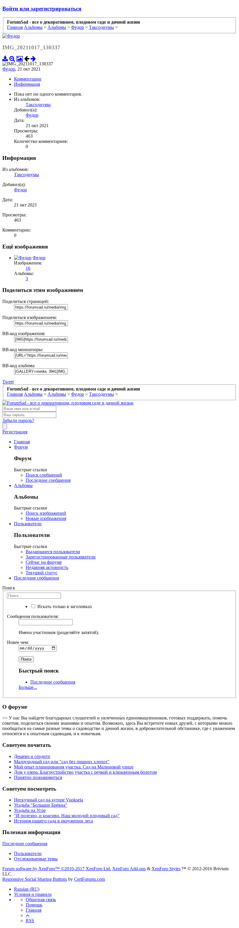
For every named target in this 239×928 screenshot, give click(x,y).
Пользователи (28, 523)
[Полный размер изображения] (12, 58)
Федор (8, 68)
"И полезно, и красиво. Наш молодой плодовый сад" (66, 815)
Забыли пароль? (18, 420)
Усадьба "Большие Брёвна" (40, 805)
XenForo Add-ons (129, 868)
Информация (27, 84)
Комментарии (27, 78)
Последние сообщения (48, 480)
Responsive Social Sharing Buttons (34, 879)
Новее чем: (18, 642)
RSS (30, 920)
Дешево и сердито (32, 756)
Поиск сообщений (44, 474)
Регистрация (14, 431)
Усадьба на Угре (30, 810)
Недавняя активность (47, 567)
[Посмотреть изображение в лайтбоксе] (19, 58)
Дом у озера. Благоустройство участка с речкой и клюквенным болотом (85, 772)
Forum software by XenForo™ (56, 868)
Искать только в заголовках (64, 606)
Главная (22, 441)
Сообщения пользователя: (33, 616)
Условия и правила (33, 894)
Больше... (28, 687)
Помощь (34, 904)
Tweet (8, 381)
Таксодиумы (38, 104)
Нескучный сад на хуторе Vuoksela (48, 799)
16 (28, 268)
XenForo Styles (166, 868)
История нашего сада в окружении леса (53, 820)
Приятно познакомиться (38, 777)
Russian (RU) (26, 889)
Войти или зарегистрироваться (41, 9)
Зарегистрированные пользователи (61, 556)
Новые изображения (46, 518)
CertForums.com (89, 879)
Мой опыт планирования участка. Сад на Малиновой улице (73, 766)
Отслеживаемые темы (36, 858)
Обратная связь (41, 899)
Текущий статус (41, 572)
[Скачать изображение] (5, 58)
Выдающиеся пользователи (53, 551)
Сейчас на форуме (44, 562)
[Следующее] (33, 58)
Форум (21, 446)
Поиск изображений (46, 513)
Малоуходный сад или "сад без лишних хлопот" (62, 761)
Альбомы (23, 485)
